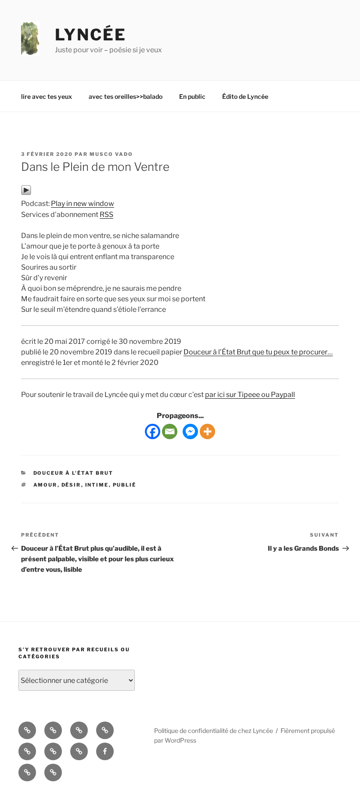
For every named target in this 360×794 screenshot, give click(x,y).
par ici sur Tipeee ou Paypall (250, 394)
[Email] (169, 431)
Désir (71, 485)
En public (192, 96)
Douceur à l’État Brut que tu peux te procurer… (258, 352)
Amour (45, 485)
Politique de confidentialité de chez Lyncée (213, 730)
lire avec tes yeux (46, 96)
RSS (106, 214)
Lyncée (90, 34)
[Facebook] (152, 431)
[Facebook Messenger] (190, 431)
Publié (125, 485)
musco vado (111, 154)
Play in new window (82, 203)
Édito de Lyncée (245, 96)
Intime (97, 485)
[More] (207, 431)
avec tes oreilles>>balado (125, 96)
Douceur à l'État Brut (73, 473)
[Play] (26, 193)
